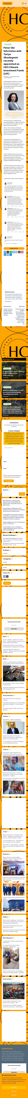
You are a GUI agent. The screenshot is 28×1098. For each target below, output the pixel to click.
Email (5, 468)
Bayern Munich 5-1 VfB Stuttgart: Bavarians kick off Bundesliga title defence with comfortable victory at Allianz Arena (12, 503)
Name (5, 461)
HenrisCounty (9, 292)
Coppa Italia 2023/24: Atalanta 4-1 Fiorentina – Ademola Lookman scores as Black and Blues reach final (14, 651)
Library (5, 553)
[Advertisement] (14, 24)
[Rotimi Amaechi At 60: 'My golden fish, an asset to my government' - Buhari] (13, 787)
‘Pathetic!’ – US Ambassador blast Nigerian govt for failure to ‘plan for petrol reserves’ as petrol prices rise (13, 663)
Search (5, 490)
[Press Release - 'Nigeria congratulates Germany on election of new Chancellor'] (13, 727)
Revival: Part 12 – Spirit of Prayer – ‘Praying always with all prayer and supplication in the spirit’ (13, 846)
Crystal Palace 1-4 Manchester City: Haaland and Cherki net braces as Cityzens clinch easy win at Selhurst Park (14, 510)
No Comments (8, 77)
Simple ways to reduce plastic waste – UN (13, 982)
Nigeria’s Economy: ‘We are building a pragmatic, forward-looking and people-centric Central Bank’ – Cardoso (13, 859)
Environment (8, 44)
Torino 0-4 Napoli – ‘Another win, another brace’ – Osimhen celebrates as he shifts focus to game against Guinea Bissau (14, 641)
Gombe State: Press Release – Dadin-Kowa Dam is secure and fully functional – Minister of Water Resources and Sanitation (14, 921)
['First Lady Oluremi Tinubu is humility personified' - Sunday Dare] (11, 958)
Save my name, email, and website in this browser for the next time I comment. (12, 476)
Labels (5, 562)
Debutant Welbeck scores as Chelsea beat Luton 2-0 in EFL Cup (14, 523)
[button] (8, 301)
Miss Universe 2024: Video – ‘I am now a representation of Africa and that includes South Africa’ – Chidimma (13, 774)
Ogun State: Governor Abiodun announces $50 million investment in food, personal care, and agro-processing (14, 879)
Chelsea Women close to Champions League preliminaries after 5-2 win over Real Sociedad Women (13, 528)
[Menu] (25, 3)
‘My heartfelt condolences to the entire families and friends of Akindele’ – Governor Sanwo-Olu (14, 704)
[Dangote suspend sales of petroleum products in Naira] (13, 905)
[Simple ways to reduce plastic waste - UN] (13, 991)
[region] (14, 1085)
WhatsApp (7, 583)
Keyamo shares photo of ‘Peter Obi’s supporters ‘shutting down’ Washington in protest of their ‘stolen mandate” (13, 737)
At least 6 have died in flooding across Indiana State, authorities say (13, 373)
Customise (14, 1091)
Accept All (14, 1087)
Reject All (14, 1095)
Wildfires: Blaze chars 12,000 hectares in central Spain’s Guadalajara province (13, 392)
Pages (5, 567)
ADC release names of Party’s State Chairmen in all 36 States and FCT (12, 540)
